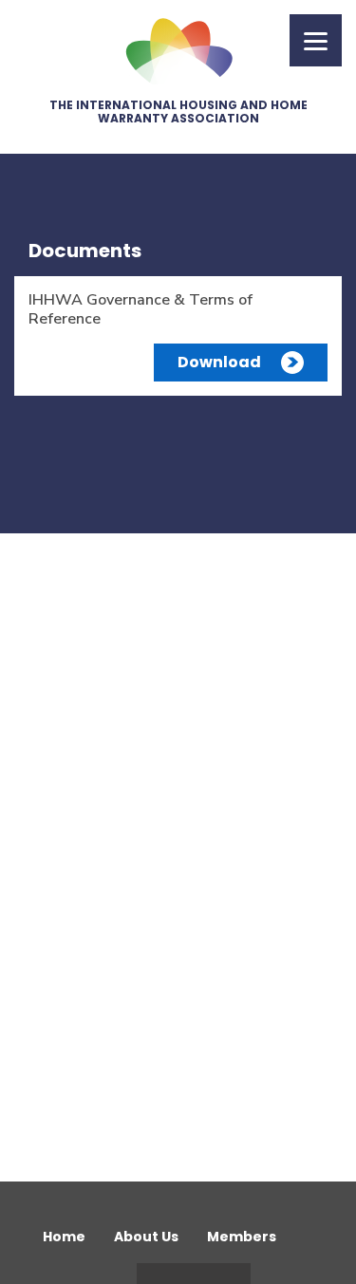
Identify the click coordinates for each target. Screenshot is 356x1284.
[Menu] (316, 40)
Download (219, 362)
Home (64, 1236)
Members (241, 1236)
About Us (146, 1236)
